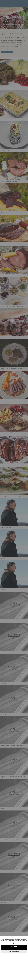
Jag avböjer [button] (14, 948)
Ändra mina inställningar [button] (14, 951)
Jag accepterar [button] (14, 946)
